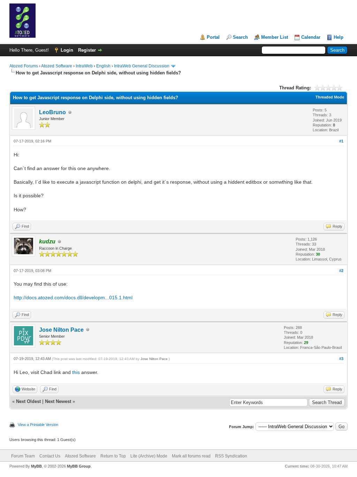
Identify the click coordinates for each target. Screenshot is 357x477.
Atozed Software (56, 66)
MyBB (36, 466)
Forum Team (23, 456)
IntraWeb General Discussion (141, 66)
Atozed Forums (23, 66)
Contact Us (49, 456)
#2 (341, 271)
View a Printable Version (38, 425)
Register (87, 50)
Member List (274, 37)
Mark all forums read (191, 456)
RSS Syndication (231, 456)
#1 (341, 141)
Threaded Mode (330, 97)
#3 (341, 359)
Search (240, 37)
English (103, 66)
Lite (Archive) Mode (148, 456)
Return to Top (113, 456)
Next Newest (58, 401)
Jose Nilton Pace (61, 330)
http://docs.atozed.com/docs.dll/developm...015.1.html (73, 297)
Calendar (310, 37)
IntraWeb (84, 66)
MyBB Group (79, 466)
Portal (213, 37)
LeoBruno (52, 112)
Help (338, 37)
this (76, 372)
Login (67, 50)
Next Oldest (28, 401)
